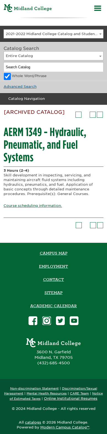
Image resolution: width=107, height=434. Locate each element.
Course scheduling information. (33, 206)
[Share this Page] (86, 115)
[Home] (28, 9)
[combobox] (53, 33)
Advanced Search (20, 86)
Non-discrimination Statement (34, 388)
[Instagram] (46, 321)
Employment (53, 266)
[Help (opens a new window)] (100, 115)
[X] (60, 321)
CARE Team (79, 393)
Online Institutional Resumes (70, 398)
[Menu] (97, 9)
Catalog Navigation (26, 99)
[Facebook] (33, 321)
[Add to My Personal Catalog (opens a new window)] (78, 115)
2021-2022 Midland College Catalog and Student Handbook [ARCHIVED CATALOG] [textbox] (54, 34)
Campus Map (53, 253)
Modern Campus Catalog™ (64, 427)
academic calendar (53, 306)
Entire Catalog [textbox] (19, 56)
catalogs (33, 422)
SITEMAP (53, 293)
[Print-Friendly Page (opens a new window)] (93, 115)
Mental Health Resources (47, 393)
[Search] (98, 67)
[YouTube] (74, 321)
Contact (53, 279)
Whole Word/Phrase (29, 76)
